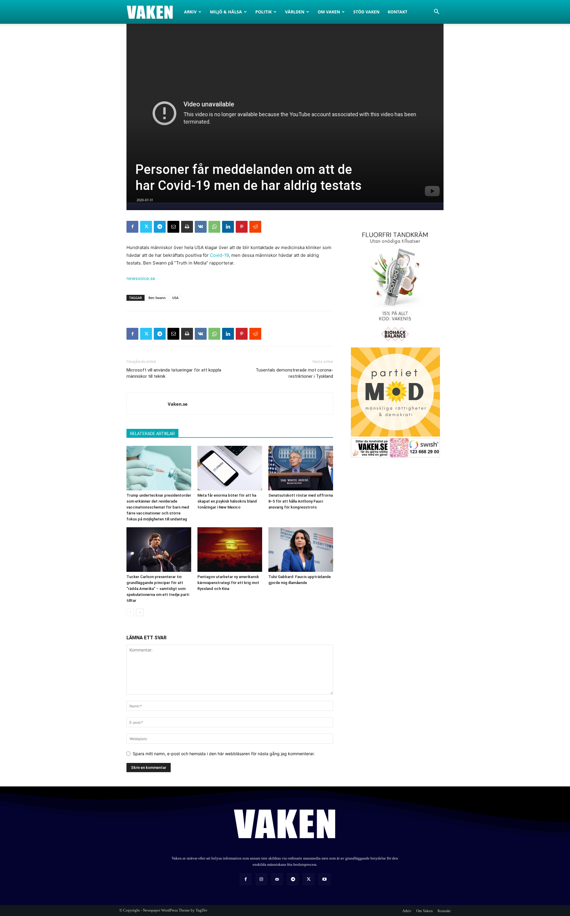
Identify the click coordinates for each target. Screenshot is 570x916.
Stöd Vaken (366, 12)
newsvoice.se (140, 278)
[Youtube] (324, 879)
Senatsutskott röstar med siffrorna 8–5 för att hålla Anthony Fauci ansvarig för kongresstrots (300, 501)
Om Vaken (329, 12)
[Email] (173, 227)
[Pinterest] (242, 227)
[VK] (201, 227)
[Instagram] (261, 879)
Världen (294, 12)
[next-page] (139, 612)
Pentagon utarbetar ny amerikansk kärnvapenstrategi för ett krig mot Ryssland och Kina (228, 583)
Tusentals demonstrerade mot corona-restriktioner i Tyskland (294, 373)
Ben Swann (157, 297)
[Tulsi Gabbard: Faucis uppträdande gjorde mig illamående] (300, 549)
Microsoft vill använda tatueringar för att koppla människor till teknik (173, 373)
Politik (263, 12)
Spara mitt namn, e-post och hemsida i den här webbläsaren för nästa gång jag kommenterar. (224, 753)
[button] (436, 12)
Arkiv (190, 12)
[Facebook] (132, 227)
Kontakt (397, 12)
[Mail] (277, 879)
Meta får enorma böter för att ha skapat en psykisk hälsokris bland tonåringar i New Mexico (227, 501)
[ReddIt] (255, 227)
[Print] (187, 227)
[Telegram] (160, 227)
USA (175, 297)
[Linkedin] (228, 227)
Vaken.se (178, 404)
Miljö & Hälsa (226, 12)
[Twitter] (146, 227)
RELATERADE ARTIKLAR (152, 433)
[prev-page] (130, 612)
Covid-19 (219, 255)
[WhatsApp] (214, 227)
